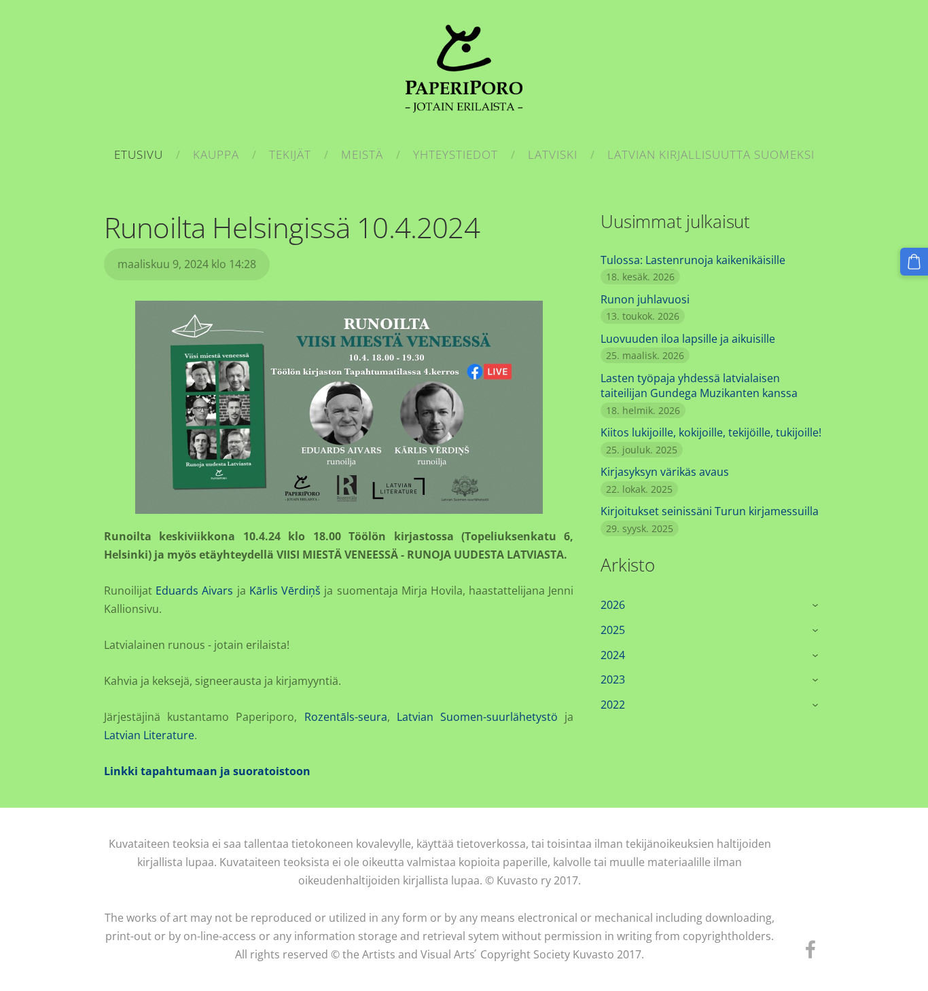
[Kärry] (914, 262)
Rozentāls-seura (345, 716)
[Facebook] (810, 949)
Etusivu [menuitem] (138, 154)
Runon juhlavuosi (645, 299)
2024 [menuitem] (613, 655)
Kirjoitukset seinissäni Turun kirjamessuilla (710, 511)
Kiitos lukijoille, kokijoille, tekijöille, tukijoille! (711, 432)
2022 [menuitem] (613, 704)
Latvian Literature (149, 735)
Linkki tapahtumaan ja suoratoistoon (207, 771)
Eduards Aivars (194, 590)
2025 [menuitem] (613, 629)
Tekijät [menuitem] (290, 154)
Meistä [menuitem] (362, 154)
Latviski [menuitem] (552, 154)
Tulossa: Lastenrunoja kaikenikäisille (693, 260)
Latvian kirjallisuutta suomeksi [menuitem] (711, 154)
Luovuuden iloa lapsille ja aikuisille (688, 338)
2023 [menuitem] (613, 679)
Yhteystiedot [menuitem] (455, 154)
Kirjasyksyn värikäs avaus (665, 471)
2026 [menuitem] (613, 604)
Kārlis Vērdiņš (285, 590)
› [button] (817, 605)
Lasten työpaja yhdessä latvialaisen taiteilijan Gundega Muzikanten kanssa (699, 385)
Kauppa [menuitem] (216, 154)
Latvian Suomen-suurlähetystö (477, 716)
